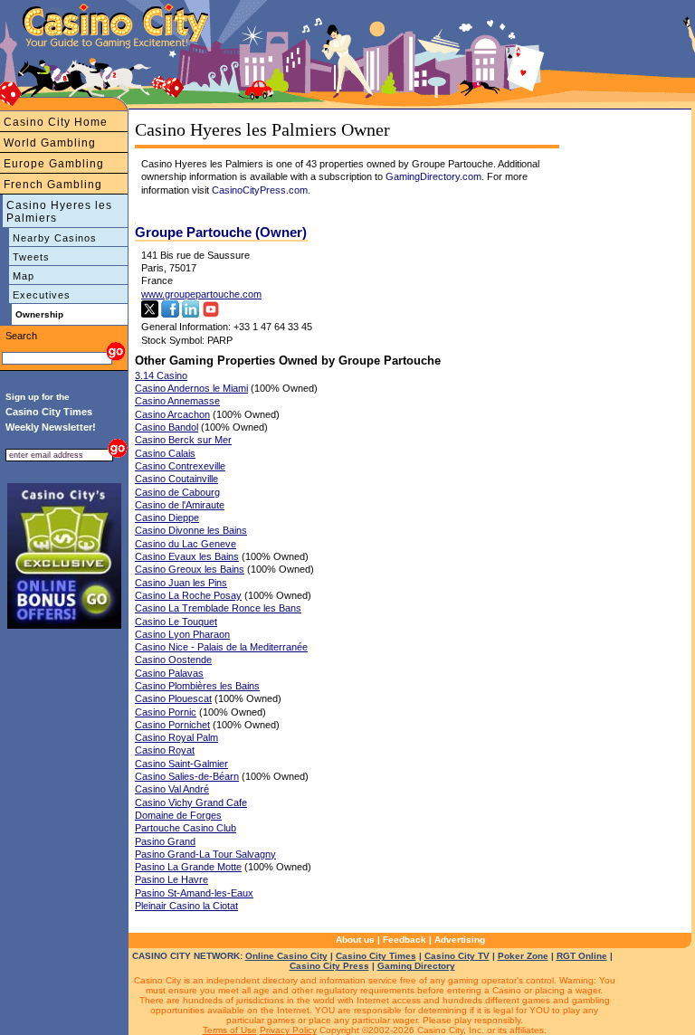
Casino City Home (56, 122)
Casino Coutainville (176, 478)
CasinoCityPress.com (260, 190)
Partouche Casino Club (185, 827)
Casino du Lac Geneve (185, 543)
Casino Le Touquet (176, 621)
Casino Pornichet (172, 724)
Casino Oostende (173, 659)
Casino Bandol (166, 427)
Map (23, 276)
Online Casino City (286, 956)
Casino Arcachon (172, 414)
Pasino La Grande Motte (188, 866)
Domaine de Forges (178, 815)
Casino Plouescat (173, 698)
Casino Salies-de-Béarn (187, 776)
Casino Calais (165, 453)
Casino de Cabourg (177, 492)
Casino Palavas (169, 673)
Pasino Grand (165, 841)
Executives (42, 295)
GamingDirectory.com (433, 176)
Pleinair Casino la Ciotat (186, 905)
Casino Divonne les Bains (191, 530)
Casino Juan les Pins (181, 582)
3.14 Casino (161, 375)
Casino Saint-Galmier (181, 763)
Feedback (404, 940)
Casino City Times (376, 956)
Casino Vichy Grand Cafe (191, 802)
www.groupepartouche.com (201, 294)
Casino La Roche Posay (188, 595)
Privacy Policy (288, 1030)
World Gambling (50, 143)
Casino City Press (329, 966)
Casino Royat (165, 750)
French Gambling (53, 184)
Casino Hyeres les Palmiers (59, 211)
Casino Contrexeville (180, 466)
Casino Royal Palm (176, 737)
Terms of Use (230, 1030)
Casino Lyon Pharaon (182, 634)
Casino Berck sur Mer (183, 439)
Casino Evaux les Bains (187, 556)
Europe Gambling (54, 163)
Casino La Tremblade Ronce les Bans (218, 608)
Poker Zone (523, 956)
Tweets (31, 257)
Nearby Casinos (55, 238)
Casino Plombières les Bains (197, 685)
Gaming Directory (416, 966)
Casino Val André (172, 788)
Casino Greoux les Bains (189, 569)
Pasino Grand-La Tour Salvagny (205, 854)
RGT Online (582, 956)
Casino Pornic (165, 712)
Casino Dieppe (167, 517)
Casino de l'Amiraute (179, 504)
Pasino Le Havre (171, 879)
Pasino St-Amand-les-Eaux (194, 893)
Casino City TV (457, 956)
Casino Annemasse (177, 400)
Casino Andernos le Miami (191, 388)
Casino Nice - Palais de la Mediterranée (221, 646)
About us (355, 940)
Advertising (459, 940)
